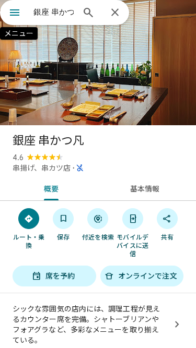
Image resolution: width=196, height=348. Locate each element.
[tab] (49, 187)
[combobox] (53, 12)
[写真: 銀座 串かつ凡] (98, 62)
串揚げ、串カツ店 (42, 168)
